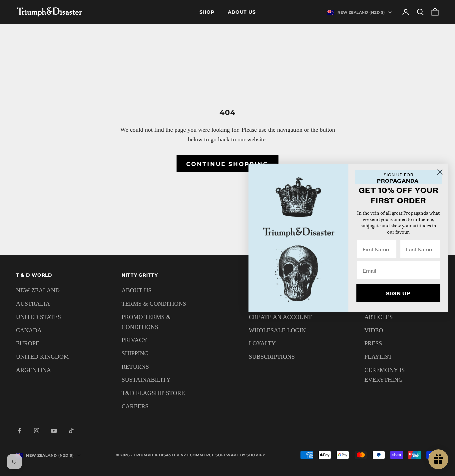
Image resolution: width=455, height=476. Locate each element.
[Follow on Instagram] (36, 430)
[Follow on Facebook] (19, 430)
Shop (207, 12)
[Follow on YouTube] (54, 430)
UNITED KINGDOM (42, 356)
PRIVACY (134, 340)
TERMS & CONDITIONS (154, 303)
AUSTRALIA (33, 303)
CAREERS (135, 406)
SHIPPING (135, 353)
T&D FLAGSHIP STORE (153, 393)
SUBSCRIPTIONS (272, 356)
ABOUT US (137, 290)
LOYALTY (262, 343)
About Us (242, 12)
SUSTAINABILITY (146, 379)
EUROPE (27, 343)
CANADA (29, 330)
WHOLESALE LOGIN (277, 330)
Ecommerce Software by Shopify (226, 455)
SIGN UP (398, 293)
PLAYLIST (378, 356)
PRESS (373, 343)
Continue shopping (227, 164)
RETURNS (135, 366)
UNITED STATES (38, 317)
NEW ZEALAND (38, 290)
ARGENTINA (33, 370)
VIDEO (373, 330)
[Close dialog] (440, 172)
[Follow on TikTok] (71, 430)
